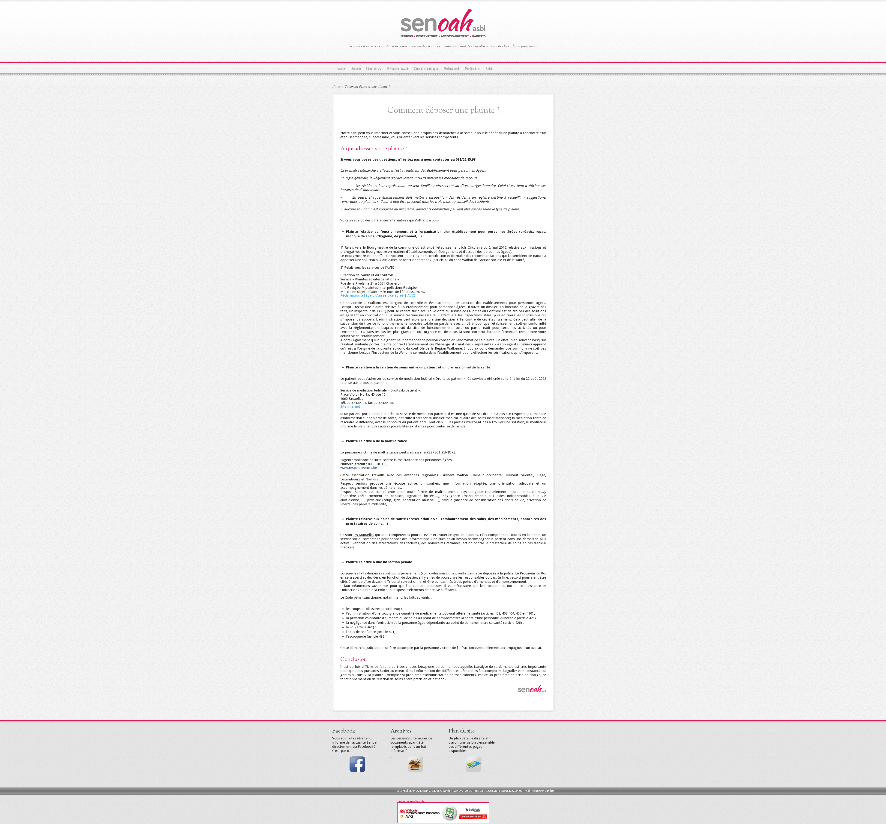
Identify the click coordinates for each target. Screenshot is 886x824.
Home (336, 86)
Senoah (356, 68)
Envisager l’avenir (398, 68)
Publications (472, 68)
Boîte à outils (452, 68)
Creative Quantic (439, 790)
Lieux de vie (373, 68)
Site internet (350, 406)
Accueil (341, 68)
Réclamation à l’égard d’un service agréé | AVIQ (377, 295)
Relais (489, 68)
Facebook (343, 731)
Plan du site (462, 731)
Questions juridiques (426, 68)
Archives (400, 731)
